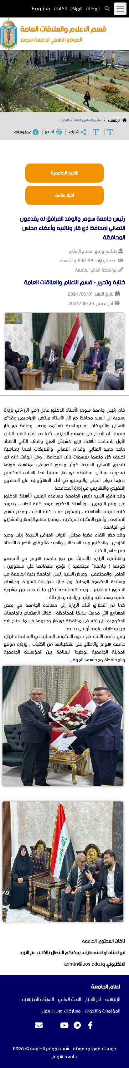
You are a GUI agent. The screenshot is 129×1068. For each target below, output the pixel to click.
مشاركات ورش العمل (61, 1011)
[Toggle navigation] (120, 8)
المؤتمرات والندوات (103, 1011)
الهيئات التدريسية (38, 999)
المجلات (93, 9)
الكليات (60, 9)
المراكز (76, 9)
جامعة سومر (64, 1056)
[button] (107, 8)
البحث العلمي (69, 999)
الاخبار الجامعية (64, 173)
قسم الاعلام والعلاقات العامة (80, 120)
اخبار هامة (64, 195)
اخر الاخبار (93, 999)
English (41, 9)
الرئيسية (114, 120)
